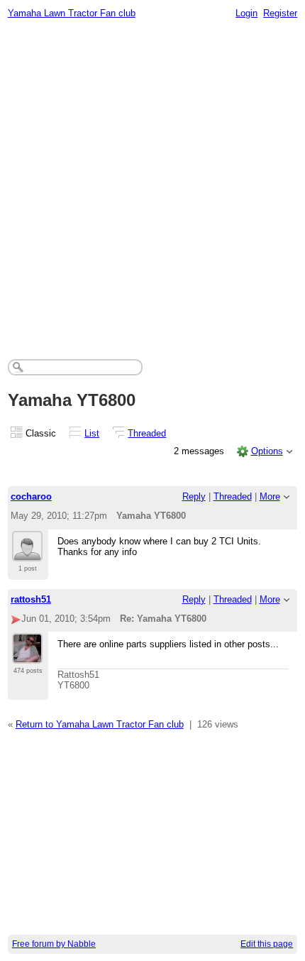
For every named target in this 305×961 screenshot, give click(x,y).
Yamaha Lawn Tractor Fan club (71, 13)
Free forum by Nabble (54, 944)
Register (280, 13)
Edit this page (266, 944)
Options (267, 451)
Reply (194, 496)
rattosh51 (31, 599)
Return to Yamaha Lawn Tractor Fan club (100, 724)
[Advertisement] (152, 185)
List (91, 433)
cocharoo (31, 496)
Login (246, 13)
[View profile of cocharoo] (27, 553)
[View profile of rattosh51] (27, 655)
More (270, 496)
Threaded (147, 433)
